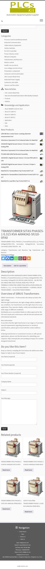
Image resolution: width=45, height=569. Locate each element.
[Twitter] (3, 258)
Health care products (11, 65)
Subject (3, 390)
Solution (7, 101)
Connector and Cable (11, 82)
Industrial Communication (12, 42)
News (6, 126)
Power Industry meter (11, 54)
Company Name (6, 382)
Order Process (22, 531)
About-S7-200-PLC (10, 117)
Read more (6, 470)
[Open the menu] (41, 20)
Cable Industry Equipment (12, 45)
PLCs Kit (25, 566)
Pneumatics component (12, 71)
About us (23, 539)
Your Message (5, 398)
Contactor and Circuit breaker (14, 74)
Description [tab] (7, 266)
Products (7, 98)
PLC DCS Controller (10, 51)
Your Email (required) (8, 365)
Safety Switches (9, 48)
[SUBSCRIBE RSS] (2, 21)
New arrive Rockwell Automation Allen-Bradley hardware (21, 96)
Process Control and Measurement (15, 40)
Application (8, 120)
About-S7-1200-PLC (10, 112)
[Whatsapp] (16, 258)
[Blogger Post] (20, 258)
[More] (29, 258)
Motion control (9, 62)
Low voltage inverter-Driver (13, 68)
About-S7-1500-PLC (10, 114)
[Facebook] (7, 258)
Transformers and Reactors (13, 60)
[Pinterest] (24, 258)
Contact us (22, 536)
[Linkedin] (12, 258)
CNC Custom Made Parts (12, 77)
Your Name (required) (8, 357)
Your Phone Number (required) (11, 373)
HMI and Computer (10, 57)
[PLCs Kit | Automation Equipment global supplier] (22, 7)
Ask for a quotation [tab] (20, 266)
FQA (6, 123)
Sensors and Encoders (11, 85)
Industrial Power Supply (12, 80)
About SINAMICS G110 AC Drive (14, 109)
